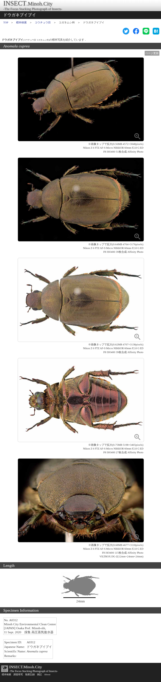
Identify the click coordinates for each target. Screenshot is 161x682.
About (47, 674)
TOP (5, 22)
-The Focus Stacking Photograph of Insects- (33, 671)
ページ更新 (152, 53)
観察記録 (30, 674)
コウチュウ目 (43, 22)
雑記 (39, 674)
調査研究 (18, 674)
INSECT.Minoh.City (25, 667)
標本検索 (21, 22)
